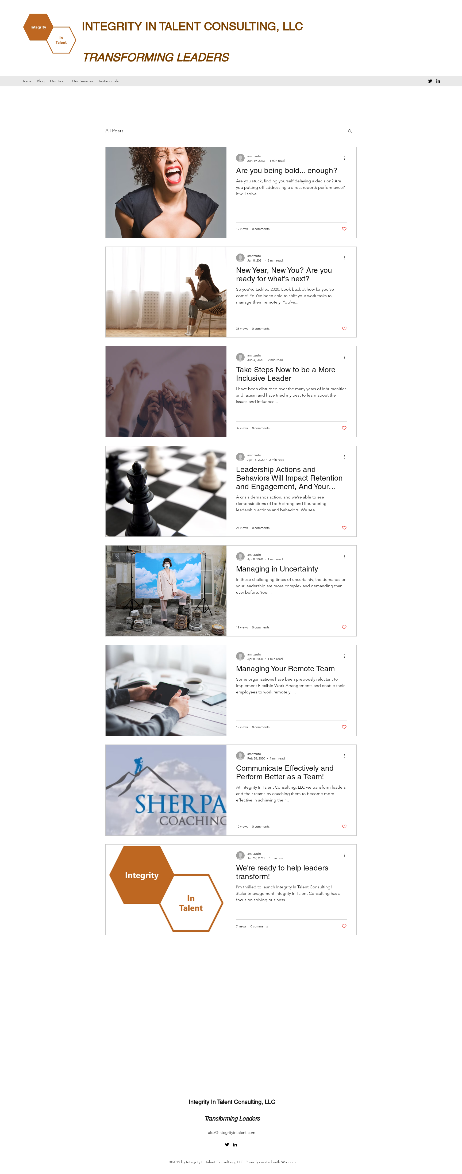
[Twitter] (430, 81)
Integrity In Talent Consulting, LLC (232, 1102)
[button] (349, 131)
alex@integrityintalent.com (231, 1132)
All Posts (114, 131)
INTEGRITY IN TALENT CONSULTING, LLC (192, 26)
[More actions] (346, 158)
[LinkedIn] (438, 81)
